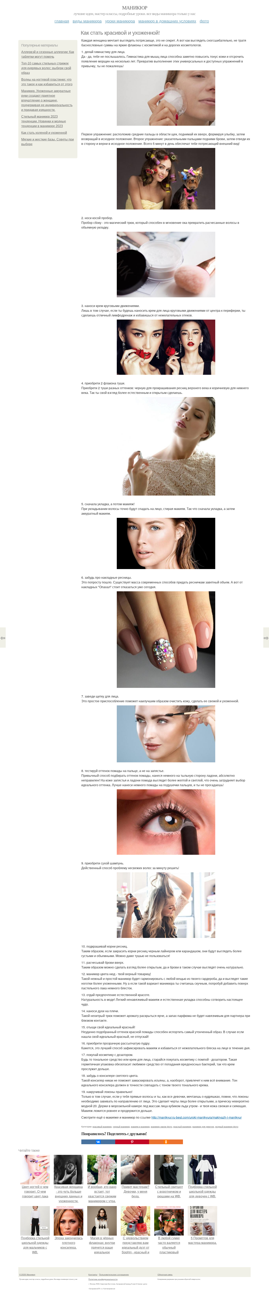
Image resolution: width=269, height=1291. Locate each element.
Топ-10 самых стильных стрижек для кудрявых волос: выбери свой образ (46, 68)
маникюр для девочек (203, 1126)
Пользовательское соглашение (114, 1274)
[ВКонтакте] (98, 1141)
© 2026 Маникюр (27, 1274)
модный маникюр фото (226, 1126)
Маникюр (134, 7)
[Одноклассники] (166, 1141)
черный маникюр (121, 1126)
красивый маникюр (102, 1126)
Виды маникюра (87, 21)
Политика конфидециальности (103, 1279)
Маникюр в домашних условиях (167, 21)
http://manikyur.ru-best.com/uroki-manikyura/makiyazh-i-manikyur (196, 1117)
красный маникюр (182, 1126)
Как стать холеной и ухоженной (44, 132)
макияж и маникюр (140, 1126)
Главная (62, 21)
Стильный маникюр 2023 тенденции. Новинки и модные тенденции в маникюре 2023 (43, 121)
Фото (204, 21)
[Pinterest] (132, 1141)
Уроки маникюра (120, 21)
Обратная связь (165, 1274)
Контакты (92, 1274)
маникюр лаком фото (161, 1126)
